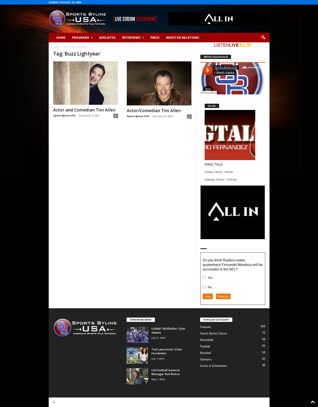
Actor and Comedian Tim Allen (84, 110)
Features (205, 327)
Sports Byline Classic (213, 333)
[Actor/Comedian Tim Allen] (159, 83)
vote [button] (208, 296)
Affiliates (107, 37)
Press (154, 37)
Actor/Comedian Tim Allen (154, 110)
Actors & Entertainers (213, 365)
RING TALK (214, 164)
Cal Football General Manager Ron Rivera (165, 372)
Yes (210, 277)
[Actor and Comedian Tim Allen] (85, 83)
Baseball (205, 353)
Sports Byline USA (64, 115)
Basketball (206, 340)
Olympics (206, 359)
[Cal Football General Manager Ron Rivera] (137, 376)
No (210, 287)
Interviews (131, 37)
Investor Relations (182, 37)
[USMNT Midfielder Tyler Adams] (137, 335)
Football (205, 346)
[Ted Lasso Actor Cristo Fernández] (137, 355)
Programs (80, 37)
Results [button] (223, 296)
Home (61, 37)
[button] (263, 37)
